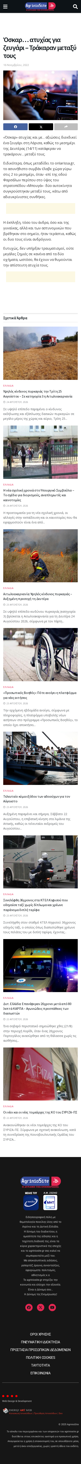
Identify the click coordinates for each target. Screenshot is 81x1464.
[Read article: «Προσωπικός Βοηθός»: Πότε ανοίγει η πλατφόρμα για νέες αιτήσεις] (40, 654)
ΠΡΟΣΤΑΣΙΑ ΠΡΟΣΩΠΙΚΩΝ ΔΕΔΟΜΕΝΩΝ (40, 1350)
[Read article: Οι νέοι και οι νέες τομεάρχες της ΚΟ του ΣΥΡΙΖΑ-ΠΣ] (40, 1074)
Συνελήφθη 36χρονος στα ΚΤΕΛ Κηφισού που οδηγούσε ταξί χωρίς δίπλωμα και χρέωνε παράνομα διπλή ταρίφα (35, 905)
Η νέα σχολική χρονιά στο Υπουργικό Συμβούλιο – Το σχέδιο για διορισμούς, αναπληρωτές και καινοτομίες (38, 495)
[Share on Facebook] (15, 126)
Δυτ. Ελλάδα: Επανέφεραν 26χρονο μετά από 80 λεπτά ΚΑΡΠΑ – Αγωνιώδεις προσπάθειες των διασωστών (37, 1009)
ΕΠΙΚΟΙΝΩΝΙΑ (40, 1373)
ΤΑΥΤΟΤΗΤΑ (40, 1365)
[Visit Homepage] (40, 6)
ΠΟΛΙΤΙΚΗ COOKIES (40, 1358)
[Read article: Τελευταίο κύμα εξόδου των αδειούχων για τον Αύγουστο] (40, 758)
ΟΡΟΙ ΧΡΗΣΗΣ (40, 1334)
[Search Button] (75, 6)
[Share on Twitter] (41, 126)
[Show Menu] (5, 6)
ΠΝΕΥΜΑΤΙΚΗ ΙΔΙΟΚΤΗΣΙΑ (40, 1342)
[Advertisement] (40, 22)
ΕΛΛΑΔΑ (8, 385)
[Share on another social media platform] (66, 126)
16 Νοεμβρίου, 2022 (16, 65)
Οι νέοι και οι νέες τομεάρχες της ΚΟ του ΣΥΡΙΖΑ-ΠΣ (40, 1112)
